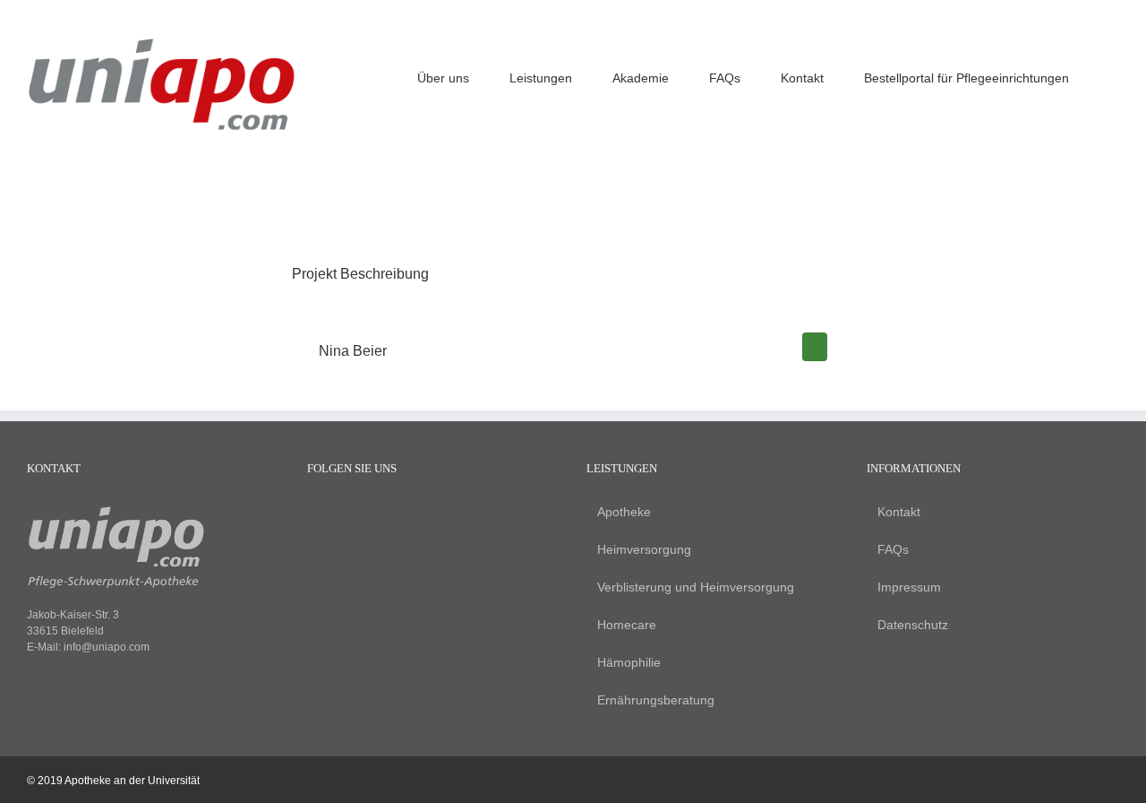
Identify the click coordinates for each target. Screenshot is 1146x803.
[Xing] (376, 513)
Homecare (626, 624)
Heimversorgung (644, 549)
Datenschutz (912, 624)
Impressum (909, 587)
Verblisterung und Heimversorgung (695, 587)
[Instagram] (346, 513)
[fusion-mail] (814, 346)
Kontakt (898, 512)
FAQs (893, 549)
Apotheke (624, 512)
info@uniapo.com (107, 647)
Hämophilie (629, 662)
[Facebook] (315, 513)
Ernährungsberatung (655, 700)
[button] (1114, 75)
